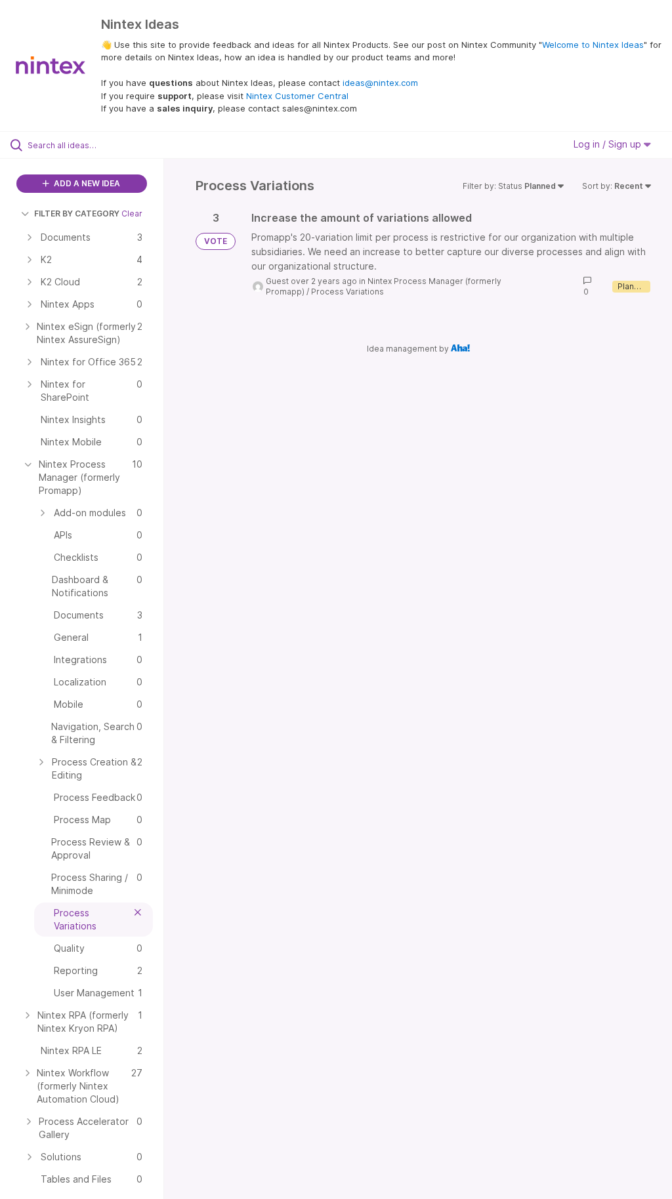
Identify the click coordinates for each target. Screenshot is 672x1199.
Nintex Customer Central (297, 96)
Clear (131, 213)
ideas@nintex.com (380, 82)
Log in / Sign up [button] (609, 144)
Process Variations (347, 291)
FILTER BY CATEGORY (76, 213)
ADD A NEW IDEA (86, 183)
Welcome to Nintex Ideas (593, 44)
